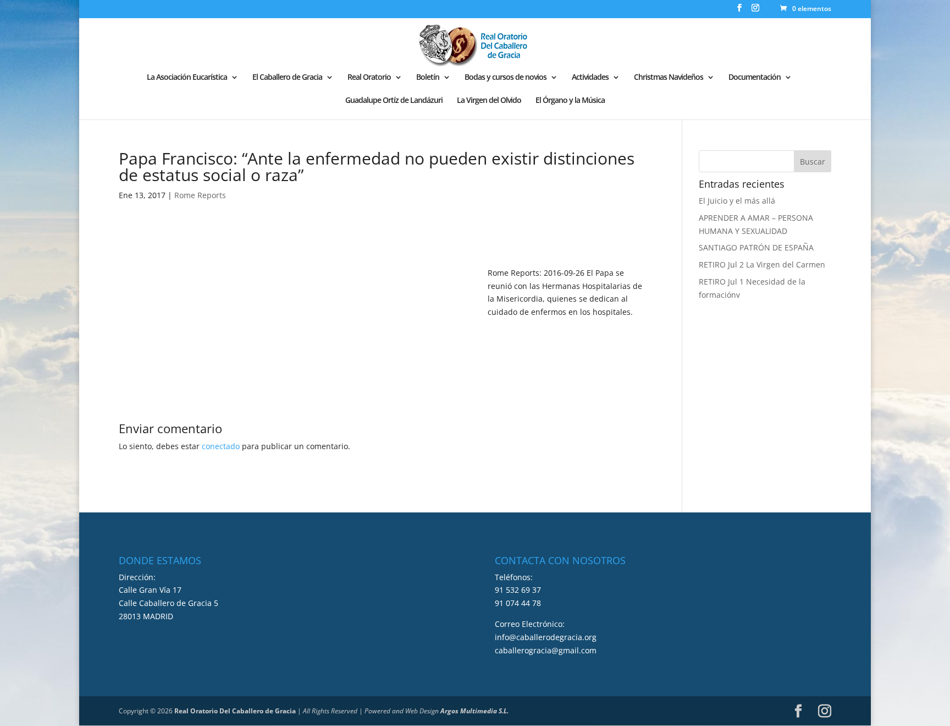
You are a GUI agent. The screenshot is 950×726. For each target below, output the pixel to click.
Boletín (427, 77)
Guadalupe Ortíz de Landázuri (394, 100)
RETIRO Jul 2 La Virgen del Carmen (762, 264)
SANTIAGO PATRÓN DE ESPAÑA (756, 247)
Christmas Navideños (668, 77)
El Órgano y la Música (570, 100)
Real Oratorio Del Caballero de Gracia (235, 711)
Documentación (754, 77)
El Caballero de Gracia (287, 77)
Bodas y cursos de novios (505, 77)
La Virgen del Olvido (489, 100)
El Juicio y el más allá (737, 200)
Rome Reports (200, 195)
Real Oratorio (369, 77)
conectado (221, 446)
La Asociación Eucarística (187, 77)
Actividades (590, 77)
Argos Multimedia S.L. (474, 711)
